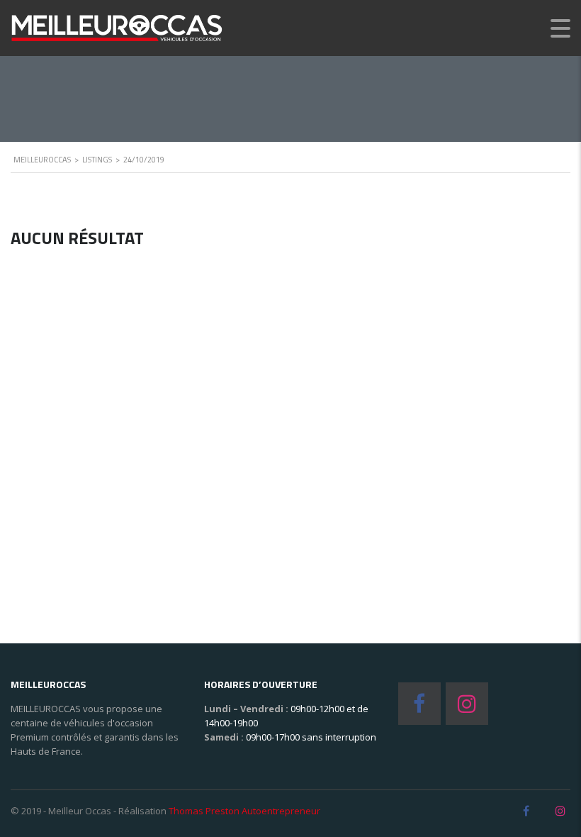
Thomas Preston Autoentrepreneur (244, 810)
